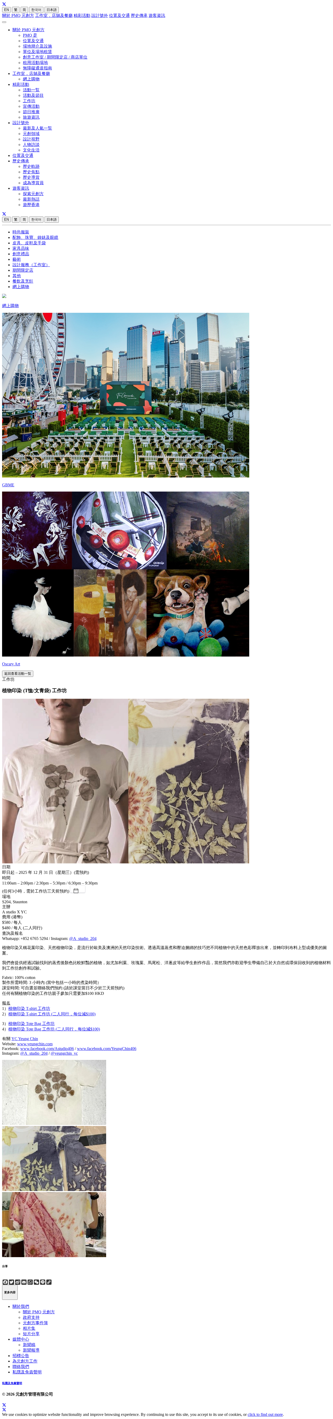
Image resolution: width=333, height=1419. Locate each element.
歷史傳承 (139, 15)
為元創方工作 (24, 1361)
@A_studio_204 (83, 938)
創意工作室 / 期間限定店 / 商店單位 (55, 57)
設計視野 (31, 139)
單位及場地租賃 (37, 51)
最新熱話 (31, 199)
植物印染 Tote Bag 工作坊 (31, 1023)
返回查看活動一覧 (17, 674)
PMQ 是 (30, 35)
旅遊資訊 (31, 117)
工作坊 (29, 101)
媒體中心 (20, 1339)
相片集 (29, 1328)
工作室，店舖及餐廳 (54, 15)
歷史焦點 (31, 172)
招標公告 (20, 1355)
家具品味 (20, 248)
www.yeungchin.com (35, 1044)
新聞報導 (31, 1350)
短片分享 (31, 1334)
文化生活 (31, 150)
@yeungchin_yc (64, 1053)
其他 (16, 275)
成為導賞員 (33, 183)
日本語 (52, 10)
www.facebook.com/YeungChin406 (106, 1048)
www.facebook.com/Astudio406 (47, 1048)
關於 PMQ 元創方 (18, 15)
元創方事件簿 (35, 1323)
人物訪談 (31, 144)
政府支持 (31, 1317)
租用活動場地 (35, 62)
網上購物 (31, 79)
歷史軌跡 (31, 166)
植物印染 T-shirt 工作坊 (29, 1008)
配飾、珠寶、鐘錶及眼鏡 (35, 237)
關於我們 (20, 1306)
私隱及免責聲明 (27, 1372)
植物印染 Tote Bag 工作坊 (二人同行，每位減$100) (54, 1029)
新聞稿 (29, 1344)
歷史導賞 (31, 177)
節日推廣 (31, 112)
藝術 (16, 259)
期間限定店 (22, 270)
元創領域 (31, 133)
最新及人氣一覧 (37, 128)
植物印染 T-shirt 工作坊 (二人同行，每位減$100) (51, 1014)
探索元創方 (33, 194)
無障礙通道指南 (37, 68)
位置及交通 (119, 15)
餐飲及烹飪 (22, 281)
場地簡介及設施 (37, 46)
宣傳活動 (31, 106)
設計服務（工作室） (31, 265)
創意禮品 (20, 254)
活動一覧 (31, 90)
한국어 (36, 10)
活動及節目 (33, 95)
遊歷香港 (31, 204)
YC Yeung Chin (24, 1038)
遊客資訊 (157, 15)
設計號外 (99, 15)
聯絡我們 (20, 1366)
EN (6, 10)
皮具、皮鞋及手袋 (29, 243)
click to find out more (265, 1414)
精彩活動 (82, 15)
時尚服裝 (20, 232)
